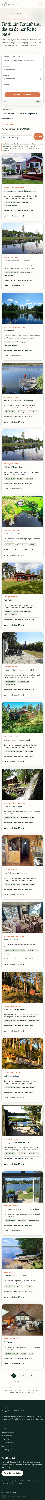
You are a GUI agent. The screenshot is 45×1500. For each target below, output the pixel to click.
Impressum (11, 1496)
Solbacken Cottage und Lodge (16, 1009)
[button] (4, 1496)
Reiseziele (5, 1439)
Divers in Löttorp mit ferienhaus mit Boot (20, 670)
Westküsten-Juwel (11, 939)
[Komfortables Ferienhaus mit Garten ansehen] (22, 378)
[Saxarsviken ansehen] (22, 308)
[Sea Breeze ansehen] (22, 1320)
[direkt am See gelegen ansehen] (22, 784)
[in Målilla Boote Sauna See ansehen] (22, 1253)
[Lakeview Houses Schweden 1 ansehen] (22, 445)
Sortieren (38, 136)
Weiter (17, 1382)
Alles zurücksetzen (7, 118)
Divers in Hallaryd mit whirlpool (17, 740)
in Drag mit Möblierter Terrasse (16, 1142)
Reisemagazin (6, 1449)
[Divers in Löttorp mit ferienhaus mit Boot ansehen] (22, 648)
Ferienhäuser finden (22, 94)
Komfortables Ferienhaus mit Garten (18, 400)
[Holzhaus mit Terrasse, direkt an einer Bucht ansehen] (22, 1187)
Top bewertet (6, 1446)
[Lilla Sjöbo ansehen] (22, 578)
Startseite (4, 13)
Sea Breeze (8, 1342)
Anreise (6, 66)
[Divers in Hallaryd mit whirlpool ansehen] (22, 717)
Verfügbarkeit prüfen (14, 216)
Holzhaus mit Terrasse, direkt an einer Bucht (21, 1209)
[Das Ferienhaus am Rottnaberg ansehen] (22, 850)
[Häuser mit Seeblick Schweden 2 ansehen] (22, 238)
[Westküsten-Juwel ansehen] (22, 917)
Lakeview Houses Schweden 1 (16, 467)
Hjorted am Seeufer (11, 533)
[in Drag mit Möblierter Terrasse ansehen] (22, 1120)
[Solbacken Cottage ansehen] (22, 1053)
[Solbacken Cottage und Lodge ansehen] (22, 987)
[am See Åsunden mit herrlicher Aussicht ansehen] (22, 168)
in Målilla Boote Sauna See (15, 1275)
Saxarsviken (9, 330)
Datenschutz (21, 1496)
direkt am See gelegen (13, 806)
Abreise (6, 75)
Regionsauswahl (7, 1442)
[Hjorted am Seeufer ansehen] (22, 511)
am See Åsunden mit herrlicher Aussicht (20, 191)
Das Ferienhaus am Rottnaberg (16, 873)
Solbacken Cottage (11, 1076)
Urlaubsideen (6, 1436)
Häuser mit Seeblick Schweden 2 (17, 260)
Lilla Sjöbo (8, 600)
